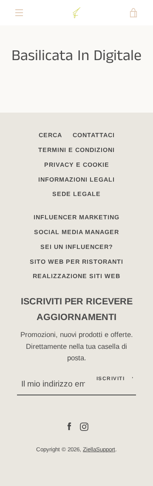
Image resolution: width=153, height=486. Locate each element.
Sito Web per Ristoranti (76, 261)
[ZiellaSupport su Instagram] (84, 426)
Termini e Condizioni (76, 149)
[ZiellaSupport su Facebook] (69, 426)
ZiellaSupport (99, 449)
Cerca (50, 135)
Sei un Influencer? (76, 246)
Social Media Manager (76, 232)
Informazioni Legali (76, 179)
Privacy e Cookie (76, 164)
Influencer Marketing (76, 217)
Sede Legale (76, 194)
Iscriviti (110, 378)
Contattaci (94, 135)
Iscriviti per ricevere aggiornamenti (77, 309)
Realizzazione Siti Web (76, 276)
